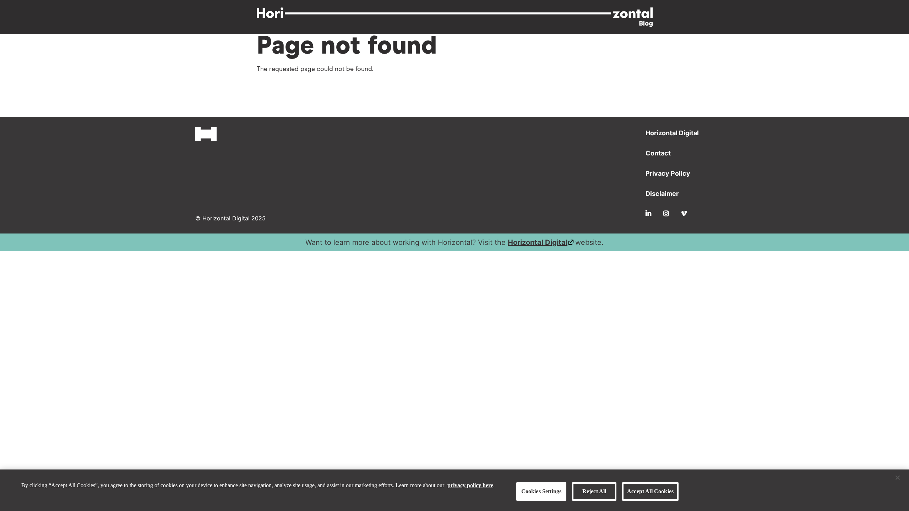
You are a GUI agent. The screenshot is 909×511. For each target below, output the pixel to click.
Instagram (666, 213)
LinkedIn (648, 213)
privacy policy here (470, 485)
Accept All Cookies (650, 491)
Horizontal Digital (672, 133)
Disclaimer (662, 193)
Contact (658, 153)
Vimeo (684, 213)
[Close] (897, 477)
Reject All (594, 491)
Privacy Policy (668, 173)
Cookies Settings (541, 491)
